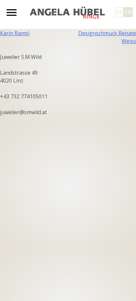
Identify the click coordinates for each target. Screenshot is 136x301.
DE (119, 12)
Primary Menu (11, 12)
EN (128, 12)
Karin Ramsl (14, 33)
